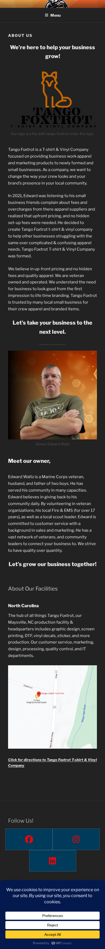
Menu (55, 15)
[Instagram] (76, 839)
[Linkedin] (52, 861)
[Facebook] (28, 839)
